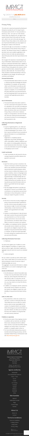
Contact (15, 415)
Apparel (15, 398)
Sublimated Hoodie (14, 400)
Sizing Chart (14, 424)
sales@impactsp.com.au (14, 16)
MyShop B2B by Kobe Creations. (21, 435)
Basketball (14, 372)
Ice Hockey (14, 382)
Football (14, 385)
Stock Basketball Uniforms (14, 374)
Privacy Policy (14, 426)
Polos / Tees (14, 376)
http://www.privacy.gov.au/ (13, 335)
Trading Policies (14, 422)
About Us (14, 413)
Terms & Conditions (14, 420)
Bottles (14, 406)
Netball (14, 387)
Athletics (14, 389)
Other (14, 393)
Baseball (14, 391)
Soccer (14, 378)
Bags (14, 402)
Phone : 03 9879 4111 (14, 365)
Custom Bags (14, 404)
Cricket (14, 380)
